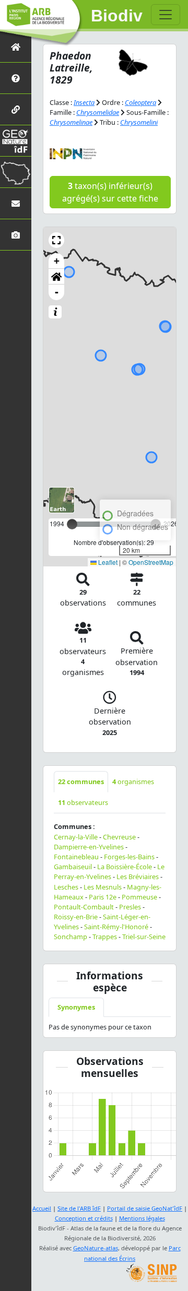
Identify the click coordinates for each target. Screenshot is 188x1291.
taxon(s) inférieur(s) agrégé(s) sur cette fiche (110, 192)
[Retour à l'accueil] (15, 46)
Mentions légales (142, 1218)
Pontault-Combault (84, 906)
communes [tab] (81, 781)
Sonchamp (70, 936)
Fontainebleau (76, 856)
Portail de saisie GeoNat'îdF (144, 1208)
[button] (56, 240)
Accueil (41, 1208)
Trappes (104, 936)
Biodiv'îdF (117, 15)
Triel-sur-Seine (144, 936)
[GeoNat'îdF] (15, 140)
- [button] (57, 292)
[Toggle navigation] (165, 14)
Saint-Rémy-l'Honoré (116, 926)
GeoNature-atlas (95, 1248)
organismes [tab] (133, 781)
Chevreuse (119, 837)
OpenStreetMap (150, 562)
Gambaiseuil (73, 866)
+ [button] (57, 260)
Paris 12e (102, 897)
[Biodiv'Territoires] (15, 172)
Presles (130, 906)
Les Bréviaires (137, 876)
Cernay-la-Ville (76, 837)
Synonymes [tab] (76, 1007)
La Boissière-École (124, 866)
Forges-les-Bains (129, 856)
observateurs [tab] (83, 802)
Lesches (66, 887)
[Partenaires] (15, 109)
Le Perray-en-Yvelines (109, 871)
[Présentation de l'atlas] (15, 78)
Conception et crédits (84, 1218)
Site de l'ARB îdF (79, 1208)
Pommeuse (139, 897)
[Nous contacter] (15, 203)
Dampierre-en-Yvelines (89, 846)
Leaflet (107, 562)
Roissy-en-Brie (76, 916)
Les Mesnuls (103, 887)
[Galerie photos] (15, 234)
